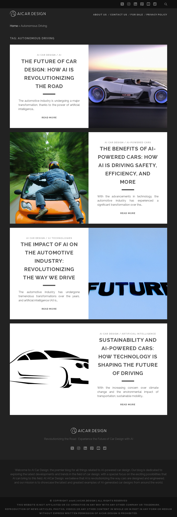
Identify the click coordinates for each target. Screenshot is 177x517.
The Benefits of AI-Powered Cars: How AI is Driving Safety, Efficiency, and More (128, 165)
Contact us (118, 14)
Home (14, 26)
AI (60, 55)
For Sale (137, 14)
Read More (49, 117)
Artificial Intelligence (139, 333)
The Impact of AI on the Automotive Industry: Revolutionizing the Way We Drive (49, 261)
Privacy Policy (156, 14)
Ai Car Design (46, 55)
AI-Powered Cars (139, 142)
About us (100, 14)
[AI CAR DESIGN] (28, 15)
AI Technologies (60, 238)
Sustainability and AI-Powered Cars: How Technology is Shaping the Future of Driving (128, 356)
